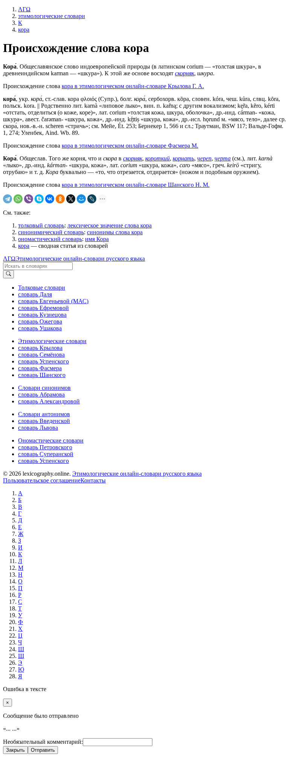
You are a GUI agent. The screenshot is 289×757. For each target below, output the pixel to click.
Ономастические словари (51, 440)
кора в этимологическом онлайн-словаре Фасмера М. (130, 145)
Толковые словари (41, 287)
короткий (157, 158)
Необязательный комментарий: (43, 742)
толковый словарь (41, 225)
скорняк (184, 73)
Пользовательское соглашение (42, 480)
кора (23, 246)
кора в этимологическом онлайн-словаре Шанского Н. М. (136, 185)
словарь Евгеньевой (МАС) (53, 301)
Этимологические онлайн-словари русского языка (80, 258)
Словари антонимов (44, 414)
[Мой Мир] (81, 198)
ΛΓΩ (9, 258)
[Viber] (28, 198)
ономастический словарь (50, 239)
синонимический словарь (51, 232)
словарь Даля (35, 294)
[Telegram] (7, 198)
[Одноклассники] (60, 198)
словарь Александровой (49, 401)
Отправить (43, 750)
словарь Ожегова (40, 321)
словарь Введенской (44, 421)
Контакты (93, 480)
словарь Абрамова (41, 394)
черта (222, 158)
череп (204, 158)
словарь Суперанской (45, 454)
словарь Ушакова (40, 328)
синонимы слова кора (115, 232)
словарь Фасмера (40, 368)
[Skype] (39, 198)
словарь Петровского (45, 447)
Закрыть (15, 750)
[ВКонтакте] (49, 198)
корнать (183, 158)
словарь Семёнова (41, 354)
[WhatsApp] (18, 198)
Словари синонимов (44, 388)
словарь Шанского (41, 375)
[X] (70, 198)
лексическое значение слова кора (109, 225)
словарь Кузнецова (42, 314)
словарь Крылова (40, 348)
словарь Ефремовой (43, 308)
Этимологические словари (52, 341)
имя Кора (97, 239)
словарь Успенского (43, 361)
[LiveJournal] (91, 198)
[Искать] (8, 274)
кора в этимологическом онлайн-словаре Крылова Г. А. (133, 86)
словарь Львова (38, 427)
